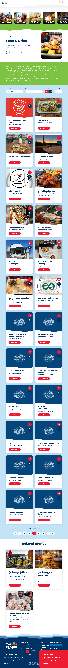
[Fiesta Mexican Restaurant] (48, 394)
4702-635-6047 (13, 193)
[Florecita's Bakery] (19, 465)
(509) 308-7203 (42, 336)
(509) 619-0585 (42, 516)
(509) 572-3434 (42, 445)
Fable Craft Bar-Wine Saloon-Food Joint (17, 335)
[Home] (4, 3)
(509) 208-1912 (41, 480)
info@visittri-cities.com (28, 648)
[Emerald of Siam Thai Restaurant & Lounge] (48, 178)
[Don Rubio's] (48, 108)
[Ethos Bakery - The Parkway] (48, 249)
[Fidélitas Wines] (19, 394)
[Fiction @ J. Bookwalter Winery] (48, 358)
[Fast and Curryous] (19, 358)
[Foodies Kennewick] (48, 465)
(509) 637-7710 (42, 159)
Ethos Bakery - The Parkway (45, 263)
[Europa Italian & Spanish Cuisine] (19, 285)
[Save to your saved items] (30, 101)
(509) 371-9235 (12, 514)
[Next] (66, 17)
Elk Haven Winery (45, 157)
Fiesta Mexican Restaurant (44, 408)
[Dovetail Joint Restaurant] (19, 144)
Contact (44, 642)
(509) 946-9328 (42, 195)
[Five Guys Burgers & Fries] (48, 430)
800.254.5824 (26, 646)
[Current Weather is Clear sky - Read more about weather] (60, 2)
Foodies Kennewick (46, 478)
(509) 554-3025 (13, 373)
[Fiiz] (19, 430)
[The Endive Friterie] (19, 215)
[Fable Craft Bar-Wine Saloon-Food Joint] (19, 322)
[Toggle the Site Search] (63, 2)
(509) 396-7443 (13, 338)
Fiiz (10, 443)
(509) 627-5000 (42, 375)
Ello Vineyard (14, 191)
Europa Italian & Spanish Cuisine (19, 299)
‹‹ (15, 533)
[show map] (29, 106)
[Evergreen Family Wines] (48, 285)
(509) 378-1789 (13, 480)
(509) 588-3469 (13, 409)
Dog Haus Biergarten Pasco (17, 121)
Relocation (45, 645)
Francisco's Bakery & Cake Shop (46, 513)
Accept (45, 663)
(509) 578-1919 (12, 159)
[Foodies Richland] (19, 499)
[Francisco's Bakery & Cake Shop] (48, 499)
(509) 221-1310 (12, 445)
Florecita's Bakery (16, 478)
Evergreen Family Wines (48, 298)
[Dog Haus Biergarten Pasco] (19, 108)
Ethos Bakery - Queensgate (15, 263)
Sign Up (6, 663)
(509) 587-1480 (13, 124)
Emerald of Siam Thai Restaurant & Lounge (46, 192)
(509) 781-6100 (42, 229)
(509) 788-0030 (42, 300)
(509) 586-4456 (42, 411)
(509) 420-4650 (42, 266)
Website (20, 124)
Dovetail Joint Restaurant (19, 157)
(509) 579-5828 (13, 302)
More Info (54, 661)
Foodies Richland (16, 512)
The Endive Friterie (16, 227)
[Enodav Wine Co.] (48, 215)
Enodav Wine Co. (45, 227)
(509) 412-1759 (41, 122)
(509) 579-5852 (13, 229)
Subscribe (56, 645)
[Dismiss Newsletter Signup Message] (27, 651)
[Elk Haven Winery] (48, 144)
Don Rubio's (43, 120)
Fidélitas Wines (15, 407)
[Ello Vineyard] (19, 178)
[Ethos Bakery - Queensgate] (19, 249)
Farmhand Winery (45, 334)
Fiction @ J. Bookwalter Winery (48, 371)
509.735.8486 (26, 644)
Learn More (14, 128)
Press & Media (43, 648)
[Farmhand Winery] (48, 322)
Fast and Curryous (16, 371)
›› (52, 533)
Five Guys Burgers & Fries (48, 443)
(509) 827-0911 (12, 266)
